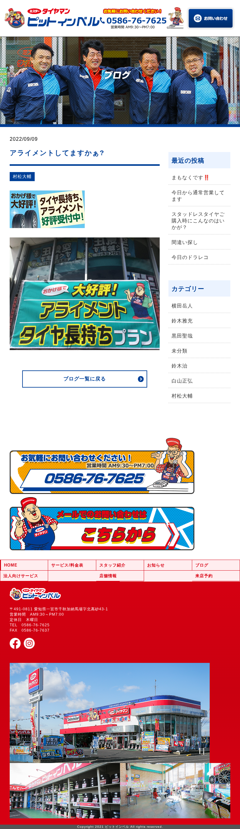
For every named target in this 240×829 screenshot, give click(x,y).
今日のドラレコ (190, 257)
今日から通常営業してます (198, 196)
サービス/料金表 (67, 565)
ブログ (201, 565)
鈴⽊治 (180, 366)
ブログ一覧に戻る (84, 378)
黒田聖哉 (182, 335)
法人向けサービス (20, 575)
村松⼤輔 (22, 176)
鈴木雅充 (182, 320)
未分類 (180, 350)
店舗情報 (108, 575)
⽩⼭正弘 (182, 381)
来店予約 (204, 575)
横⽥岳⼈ (182, 305)
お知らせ (156, 565)
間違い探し (185, 242)
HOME (11, 565)
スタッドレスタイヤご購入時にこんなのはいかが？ (198, 220)
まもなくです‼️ (191, 177)
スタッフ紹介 (112, 565)
